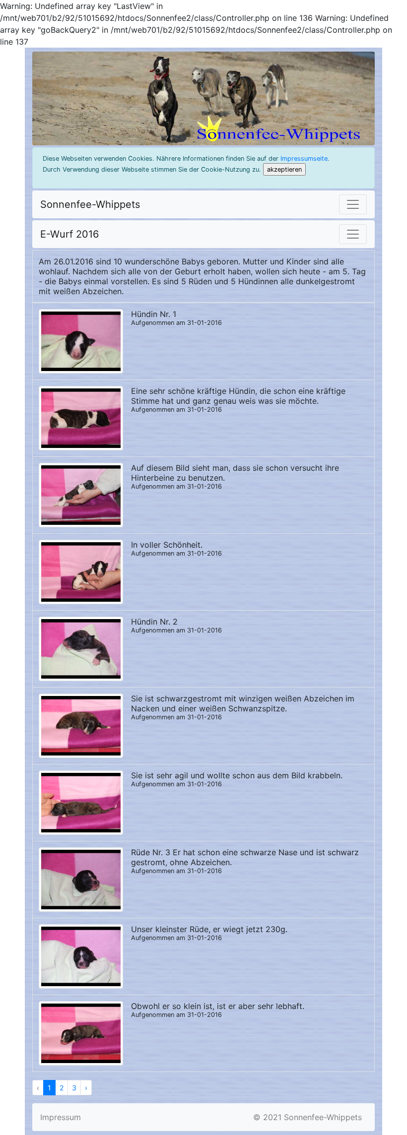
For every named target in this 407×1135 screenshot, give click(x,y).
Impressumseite (304, 158)
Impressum (60, 1117)
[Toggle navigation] (353, 204)
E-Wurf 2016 (69, 234)
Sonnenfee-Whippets (90, 204)
